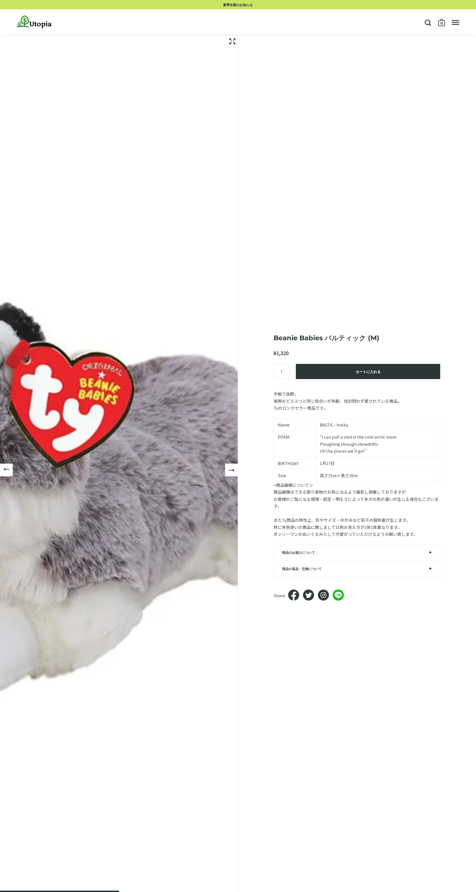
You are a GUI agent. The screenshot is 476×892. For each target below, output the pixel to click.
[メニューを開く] (455, 23)
